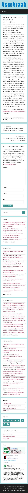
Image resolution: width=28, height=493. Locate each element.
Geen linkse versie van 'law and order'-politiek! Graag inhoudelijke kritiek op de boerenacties (12, 257)
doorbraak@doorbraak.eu (9, 164)
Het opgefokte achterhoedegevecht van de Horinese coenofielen (12, 350)
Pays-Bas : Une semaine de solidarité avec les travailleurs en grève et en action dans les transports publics (14, 320)
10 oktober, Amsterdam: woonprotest (12, 239)
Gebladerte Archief (7, 434)
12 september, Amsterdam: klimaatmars (13, 233)
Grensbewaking (8, 118)
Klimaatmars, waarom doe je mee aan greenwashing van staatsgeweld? (13, 383)
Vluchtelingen (6, 119)
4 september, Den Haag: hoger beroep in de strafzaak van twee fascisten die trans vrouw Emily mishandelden (14, 224)
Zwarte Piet (5, 410)
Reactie (5, 167)
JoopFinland (6, 344)
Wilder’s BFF (6, 438)
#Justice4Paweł (7, 403)
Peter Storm (6, 377)
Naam (4, 187)
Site (4, 199)
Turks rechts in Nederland (9, 408)
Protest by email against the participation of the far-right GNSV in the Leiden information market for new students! (13, 309)
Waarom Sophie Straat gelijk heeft (11, 283)
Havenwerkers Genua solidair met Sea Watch (14, 111)
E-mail (5, 193)
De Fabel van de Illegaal (9, 436)
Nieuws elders (15, 118)
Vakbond (22, 118)
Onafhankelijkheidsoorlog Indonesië (12, 406)
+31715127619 (6, 490)
